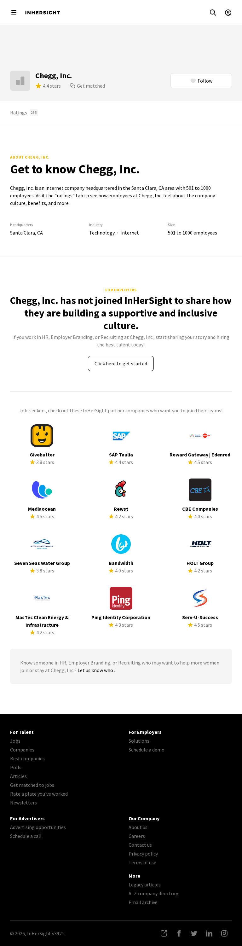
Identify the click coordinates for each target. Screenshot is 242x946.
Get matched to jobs (32, 785)
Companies (22, 749)
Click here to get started (121, 363)
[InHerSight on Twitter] (194, 933)
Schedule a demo (146, 749)
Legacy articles (145, 884)
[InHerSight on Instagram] (224, 933)
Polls (15, 767)
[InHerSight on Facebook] (179, 933)
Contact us (140, 845)
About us (138, 827)
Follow (205, 81)
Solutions (139, 741)
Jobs (15, 741)
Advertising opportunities (38, 827)
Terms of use (142, 862)
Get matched (91, 86)
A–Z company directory (153, 893)
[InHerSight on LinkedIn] (209, 933)
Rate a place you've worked (39, 794)
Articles (18, 776)
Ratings (23, 112)
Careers (137, 836)
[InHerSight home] (42, 12)
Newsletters (23, 802)
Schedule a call (26, 836)
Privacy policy (143, 853)
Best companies (27, 758)
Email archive (143, 902)
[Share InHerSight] (163, 933)
